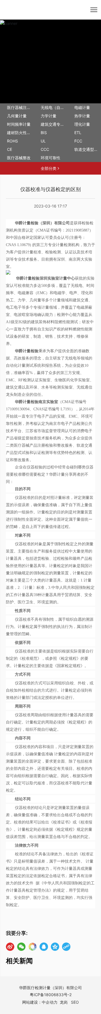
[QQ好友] (44, 946)
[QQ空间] (55, 946)
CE (9, 149)
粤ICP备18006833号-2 (51, 994)
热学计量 (82, 115)
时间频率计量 (19, 124)
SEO (75, 1002)
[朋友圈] (32, 946)
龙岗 (64, 1002)
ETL (77, 132)
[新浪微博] (10, 946)
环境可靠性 (50, 157)
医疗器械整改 (19, 157)
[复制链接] (66, 946)
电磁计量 (82, 107)
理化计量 (82, 124)
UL (43, 141)
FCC (78, 141)
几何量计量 (17, 115)
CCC (45, 149)
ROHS (12, 141)
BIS (44, 132)
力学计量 (48, 115)
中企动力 (50, 1002)
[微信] (21, 946)
